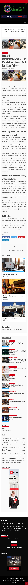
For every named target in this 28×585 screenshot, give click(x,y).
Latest (9, 337)
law (24, 447)
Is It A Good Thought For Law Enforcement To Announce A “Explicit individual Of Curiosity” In (17, 360)
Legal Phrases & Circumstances (10, 319)
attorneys (23, 438)
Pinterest (22, 237)
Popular (4, 337)
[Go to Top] (26, 583)
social (24, 460)
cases (12, 440)
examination (15, 444)
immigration (10, 447)
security (12, 460)
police (3, 455)
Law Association (13, 407)
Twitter (14, 237)
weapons (19, 462)
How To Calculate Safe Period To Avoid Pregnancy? (17, 369)
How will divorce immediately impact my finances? (17, 377)
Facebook (6, 237)
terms (11, 462)
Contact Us (7, 578)
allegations (18, 438)
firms (24, 444)
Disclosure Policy (15, 578)
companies (22, 440)
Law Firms (12, 399)
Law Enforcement (13, 357)
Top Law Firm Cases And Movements (17, 401)
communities (16, 440)
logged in (10, 329)
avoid (3, 440)
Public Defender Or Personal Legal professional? (17, 351)
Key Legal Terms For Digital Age (10, 274)
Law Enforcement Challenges (15, 417)
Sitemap (21, 578)
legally (10, 453)
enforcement (6, 444)
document (23, 442)
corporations (5, 442)
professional (9, 455)
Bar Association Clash (14, 409)
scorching (8, 460)
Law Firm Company (21, 450)
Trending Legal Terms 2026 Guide (16, 393)
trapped (14, 462)
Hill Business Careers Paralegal (16, 250)
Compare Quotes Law (9, 29)
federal (20, 444)
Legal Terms (20, 29)
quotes (4, 458)
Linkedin (6, 240)
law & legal (7, 450)
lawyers (4, 453)
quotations (22, 455)
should (16, 460)
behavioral (8, 440)
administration (5, 438)
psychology (16, 455)
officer (24, 453)
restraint (23, 458)
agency (12, 438)
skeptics (20, 460)
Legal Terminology (13, 366)
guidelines (4, 447)
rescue (19, 458)
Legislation (17, 453)
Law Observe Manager (10, 246)
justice (20, 447)
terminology (5, 462)
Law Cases (12, 349)
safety (3, 460)
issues (15, 447)
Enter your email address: (14, 543)
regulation (6, 232)
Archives (4, 428)
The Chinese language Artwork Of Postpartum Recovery (14, 296)
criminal (15, 442)
